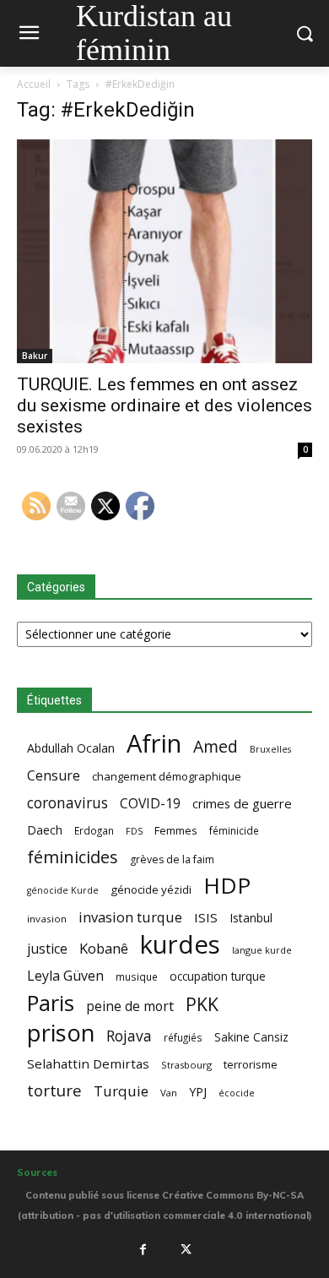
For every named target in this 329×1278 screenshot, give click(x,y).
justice (47, 949)
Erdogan (94, 830)
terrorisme (251, 1064)
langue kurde (262, 950)
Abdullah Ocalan (71, 748)
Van (168, 1092)
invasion (47, 918)
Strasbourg (186, 1064)
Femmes (175, 830)
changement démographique (166, 776)
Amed (215, 746)
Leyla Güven (65, 976)
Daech (44, 830)
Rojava (129, 1036)
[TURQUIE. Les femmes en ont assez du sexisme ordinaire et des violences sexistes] (164, 250)
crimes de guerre (242, 803)
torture (54, 1091)
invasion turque (130, 917)
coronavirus (67, 803)
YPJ (198, 1091)
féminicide (234, 830)
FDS (134, 830)
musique (137, 976)
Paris (50, 1003)
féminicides (72, 857)
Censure (53, 776)
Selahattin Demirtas (88, 1063)
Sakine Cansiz (251, 1037)
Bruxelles (270, 749)
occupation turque (218, 976)
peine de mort (130, 1006)
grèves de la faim (172, 859)
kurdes (180, 945)
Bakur (34, 356)
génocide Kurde (63, 890)
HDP (227, 886)
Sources (37, 1172)
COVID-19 (150, 804)
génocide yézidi (151, 889)
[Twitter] (186, 1249)
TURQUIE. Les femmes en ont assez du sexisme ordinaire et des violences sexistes (164, 405)
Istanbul (250, 918)
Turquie (121, 1091)
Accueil (34, 84)
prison (60, 1032)
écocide (236, 1092)
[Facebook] (142, 1249)
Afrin (154, 744)
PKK (202, 1004)
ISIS (206, 917)
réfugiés (183, 1037)
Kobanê (103, 948)
